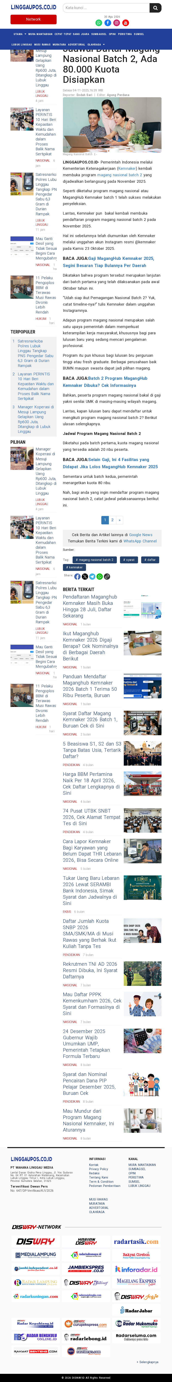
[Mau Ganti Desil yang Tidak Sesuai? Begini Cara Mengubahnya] (22, 247)
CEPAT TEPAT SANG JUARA (72, 34)
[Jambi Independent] (35, 1269)
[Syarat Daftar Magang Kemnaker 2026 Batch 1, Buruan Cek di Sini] (143, 723)
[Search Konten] (155, 7)
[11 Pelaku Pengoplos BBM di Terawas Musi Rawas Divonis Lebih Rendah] (22, 287)
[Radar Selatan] (86, 1351)
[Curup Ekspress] (86, 1323)
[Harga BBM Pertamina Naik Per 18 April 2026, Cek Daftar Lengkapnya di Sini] (143, 783)
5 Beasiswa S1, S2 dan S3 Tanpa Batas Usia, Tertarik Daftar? (92, 750)
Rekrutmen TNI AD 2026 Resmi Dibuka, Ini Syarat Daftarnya (90, 970)
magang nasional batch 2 (119, 175)
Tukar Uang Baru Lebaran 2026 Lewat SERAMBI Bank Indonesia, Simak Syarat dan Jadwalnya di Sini (91, 891)
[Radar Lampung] (35, 1282)
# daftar (150, 560)
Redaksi (94, 1173)
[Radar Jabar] (136, 1310)
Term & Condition (101, 1182)
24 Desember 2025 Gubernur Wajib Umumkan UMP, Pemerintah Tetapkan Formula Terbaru (86, 1044)
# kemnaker (74, 567)
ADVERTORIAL (76, 44)
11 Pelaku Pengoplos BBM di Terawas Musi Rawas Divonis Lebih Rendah (46, 295)
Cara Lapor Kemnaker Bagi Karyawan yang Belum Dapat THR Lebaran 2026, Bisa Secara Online (92, 851)
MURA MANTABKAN (40, 34)
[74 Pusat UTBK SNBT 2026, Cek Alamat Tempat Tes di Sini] (143, 820)
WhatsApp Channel (140, 541)
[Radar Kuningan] (35, 1296)
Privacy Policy (98, 1169)
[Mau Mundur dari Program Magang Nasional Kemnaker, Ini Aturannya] (143, 1120)
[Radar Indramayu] (86, 1255)
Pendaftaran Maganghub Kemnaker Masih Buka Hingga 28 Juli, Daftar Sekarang (90, 607)
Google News (140, 535)
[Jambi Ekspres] (86, 1269)
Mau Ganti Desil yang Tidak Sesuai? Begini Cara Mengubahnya (48, 248)
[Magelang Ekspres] (136, 1282)
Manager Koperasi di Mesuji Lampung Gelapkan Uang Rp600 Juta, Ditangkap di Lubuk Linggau (46, 63)
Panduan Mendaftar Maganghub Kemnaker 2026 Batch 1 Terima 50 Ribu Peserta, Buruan (90, 686)
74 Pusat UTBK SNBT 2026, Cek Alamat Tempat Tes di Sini (91, 817)
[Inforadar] (136, 1269)
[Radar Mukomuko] (136, 1323)
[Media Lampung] (35, 1255)
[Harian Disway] (86, 1241)
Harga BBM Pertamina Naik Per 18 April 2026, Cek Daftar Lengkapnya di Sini (91, 784)
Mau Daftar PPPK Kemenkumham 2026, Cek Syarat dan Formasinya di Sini (92, 1004)
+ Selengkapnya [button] (147, 1362)
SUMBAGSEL (99, 34)
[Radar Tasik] (136, 1241)
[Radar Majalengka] (86, 1296)
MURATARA (59, 44)
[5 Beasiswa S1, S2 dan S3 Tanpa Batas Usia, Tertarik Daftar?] (143, 753)
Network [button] (33, 19)
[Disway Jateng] (86, 1282)
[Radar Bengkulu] (35, 1337)
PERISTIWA (125, 34)
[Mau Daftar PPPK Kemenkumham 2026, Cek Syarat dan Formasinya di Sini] (143, 1004)
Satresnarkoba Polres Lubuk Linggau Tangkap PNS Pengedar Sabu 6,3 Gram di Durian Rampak (48, 194)
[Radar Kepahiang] (35, 1323)
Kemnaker (127, 168)
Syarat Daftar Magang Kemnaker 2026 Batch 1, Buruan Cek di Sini (90, 720)
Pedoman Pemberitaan (104, 1186)
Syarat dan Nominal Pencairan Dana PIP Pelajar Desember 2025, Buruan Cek (89, 1084)
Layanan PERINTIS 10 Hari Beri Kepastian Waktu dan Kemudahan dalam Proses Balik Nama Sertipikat (46, 132)
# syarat (129, 560)
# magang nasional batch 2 (94, 560)
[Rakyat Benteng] (35, 1351)
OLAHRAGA (94, 44)
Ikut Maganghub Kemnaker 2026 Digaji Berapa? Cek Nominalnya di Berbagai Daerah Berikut (90, 646)
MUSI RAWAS (42, 44)
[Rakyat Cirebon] (136, 1255)
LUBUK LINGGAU (22, 44)
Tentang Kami (98, 1177)
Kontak (93, 1165)
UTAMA (18, 34)
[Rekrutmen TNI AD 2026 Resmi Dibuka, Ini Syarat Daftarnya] (143, 973)
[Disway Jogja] (136, 1296)
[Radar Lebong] (86, 1337)
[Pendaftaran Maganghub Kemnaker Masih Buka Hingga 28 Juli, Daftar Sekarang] (143, 606)
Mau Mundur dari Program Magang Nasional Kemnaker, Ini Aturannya (88, 1121)
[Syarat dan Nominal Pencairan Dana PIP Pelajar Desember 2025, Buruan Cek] (143, 1084)
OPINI (112, 34)
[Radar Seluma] (136, 1337)
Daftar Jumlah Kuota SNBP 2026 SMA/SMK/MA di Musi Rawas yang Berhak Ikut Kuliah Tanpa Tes (89, 934)
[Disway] (35, 1241)
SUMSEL (139, 34)
